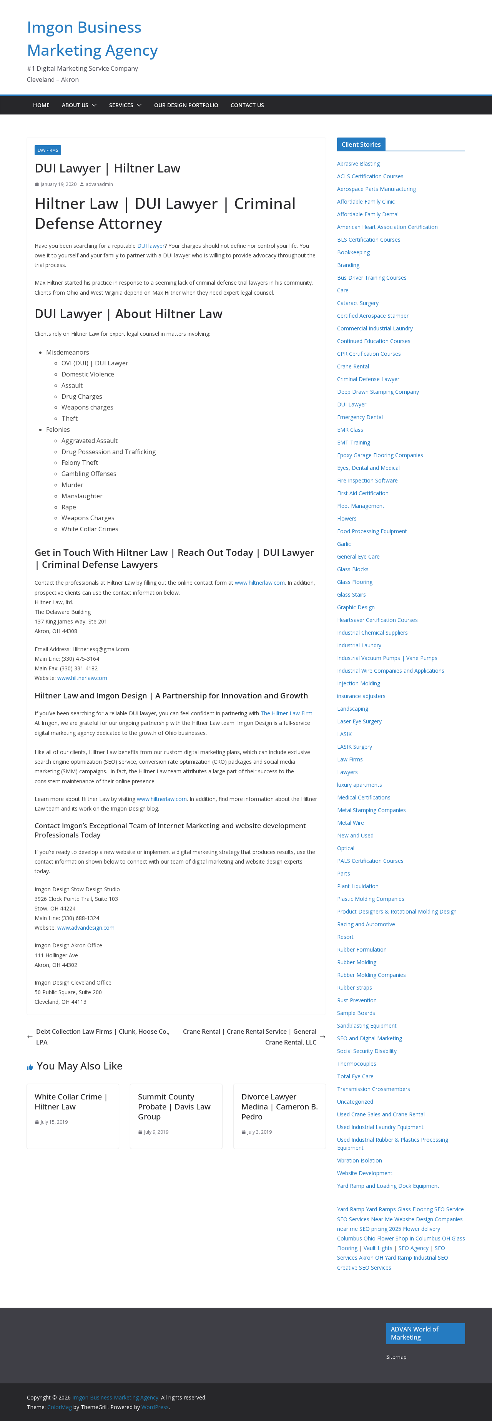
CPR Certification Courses (369, 353)
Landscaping (352, 708)
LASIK (344, 734)
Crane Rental (353, 366)
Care (343, 290)
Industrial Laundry (359, 645)
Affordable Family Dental (368, 214)
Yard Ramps (381, 1209)
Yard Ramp (350, 1209)
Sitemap (396, 1356)
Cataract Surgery (358, 303)
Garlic (344, 543)
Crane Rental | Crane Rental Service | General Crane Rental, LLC (249, 1037)
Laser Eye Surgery (359, 721)
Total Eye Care (355, 1076)
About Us (75, 105)
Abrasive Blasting (358, 163)
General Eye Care (358, 556)
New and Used (355, 835)
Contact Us (247, 105)
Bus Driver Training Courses (372, 277)
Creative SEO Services (364, 1267)
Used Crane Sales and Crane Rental (381, 1114)
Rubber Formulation (362, 949)
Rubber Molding (356, 962)
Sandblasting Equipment (367, 1025)
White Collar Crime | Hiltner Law (71, 1101)
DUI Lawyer (351, 404)
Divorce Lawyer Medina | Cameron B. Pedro (279, 1106)
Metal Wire (350, 822)
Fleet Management (360, 505)
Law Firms (48, 150)
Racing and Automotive (366, 924)
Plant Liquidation (358, 886)
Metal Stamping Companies (371, 810)
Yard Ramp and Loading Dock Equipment (388, 1185)
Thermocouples (356, 1063)
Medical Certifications (364, 797)
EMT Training (353, 442)
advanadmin (99, 184)
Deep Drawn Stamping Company (378, 391)
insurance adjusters (361, 696)
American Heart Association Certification (387, 226)
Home (41, 105)
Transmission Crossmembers (373, 1089)
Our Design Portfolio (186, 105)
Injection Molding (358, 683)
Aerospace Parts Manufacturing (376, 188)
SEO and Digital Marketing (369, 1038)
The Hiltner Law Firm (286, 713)
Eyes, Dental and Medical (368, 467)
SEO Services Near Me (365, 1219)
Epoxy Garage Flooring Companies (380, 455)
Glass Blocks (353, 569)
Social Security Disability (367, 1051)
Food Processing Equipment (372, 531)
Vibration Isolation (359, 1160)
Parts (343, 873)
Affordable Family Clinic (366, 201)
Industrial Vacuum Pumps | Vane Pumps (387, 658)
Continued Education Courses (374, 341)
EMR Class (350, 429)
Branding (348, 265)
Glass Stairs (351, 594)
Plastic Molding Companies (370, 898)
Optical (345, 848)
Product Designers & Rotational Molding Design (397, 911)
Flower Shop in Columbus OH (413, 1238)
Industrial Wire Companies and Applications (390, 670)
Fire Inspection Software (367, 480)
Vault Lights (378, 1248)
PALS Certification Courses (370, 860)
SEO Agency (414, 1248)
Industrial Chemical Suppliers (372, 632)
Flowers (347, 518)
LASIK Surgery (354, 746)
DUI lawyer (151, 245)
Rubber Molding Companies (371, 974)
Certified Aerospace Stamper (373, 315)
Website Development (364, 1173)
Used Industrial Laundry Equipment (380, 1127)
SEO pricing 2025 (380, 1228)
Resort (345, 936)
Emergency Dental (360, 417)
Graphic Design (356, 607)
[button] (92, 105)
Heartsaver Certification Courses (377, 619)
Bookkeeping (353, 252)
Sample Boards (356, 1012)
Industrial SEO (431, 1257)
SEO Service (449, 1209)
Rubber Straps (354, 987)
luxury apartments (359, 784)
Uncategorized (355, 1101)
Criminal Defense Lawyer (368, 379)
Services (121, 105)
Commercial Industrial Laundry (375, 328)
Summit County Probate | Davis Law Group (174, 1106)
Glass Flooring (354, 581)
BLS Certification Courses (369, 239)
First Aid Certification (363, 493)
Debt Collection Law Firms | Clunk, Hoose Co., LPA (103, 1037)
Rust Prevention (357, 1000)
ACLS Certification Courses (370, 176)
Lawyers (347, 772)
